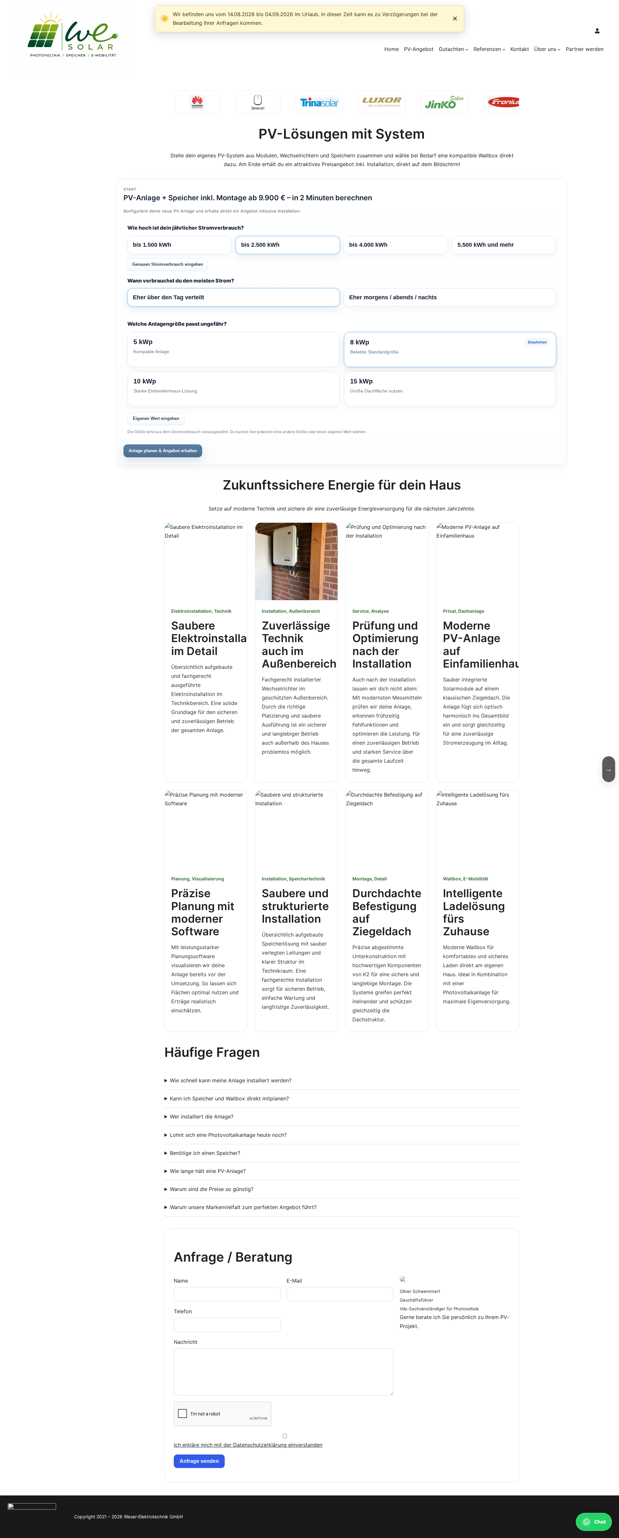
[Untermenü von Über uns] (559, 49)
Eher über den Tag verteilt (168, 297)
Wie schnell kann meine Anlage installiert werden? (230, 1080)
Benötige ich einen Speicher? (205, 1153)
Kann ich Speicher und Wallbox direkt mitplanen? (229, 1098)
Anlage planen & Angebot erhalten (163, 450)
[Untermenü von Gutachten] (466, 49)
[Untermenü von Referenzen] (504, 49)
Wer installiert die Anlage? (201, 1116)
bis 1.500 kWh (152, 245)
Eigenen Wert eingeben (156, 418)
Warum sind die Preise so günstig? (211, 1189)
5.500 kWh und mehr (485, 245)
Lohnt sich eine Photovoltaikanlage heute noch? (228, 1135)
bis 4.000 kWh (368, 245)
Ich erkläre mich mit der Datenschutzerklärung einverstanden (248, 1445)
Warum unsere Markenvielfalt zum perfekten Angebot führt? (243, 1207)
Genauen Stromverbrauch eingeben (167, 264)
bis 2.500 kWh (260, 245)
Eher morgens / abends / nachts (393, 297)
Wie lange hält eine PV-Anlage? (208, 1171)
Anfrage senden (199, 1461)
